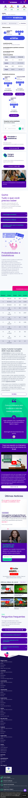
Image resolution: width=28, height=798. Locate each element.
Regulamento (4, 749)
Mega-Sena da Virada (5, 668)
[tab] (4, 23)
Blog (1, 756)
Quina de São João (5, 716)
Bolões (2, 663)
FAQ (1, 763)
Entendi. (24, 795)
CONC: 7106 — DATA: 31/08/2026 (8, 14)
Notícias (2, 666)
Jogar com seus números (6, 662)
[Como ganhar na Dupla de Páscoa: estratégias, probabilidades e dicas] (14, 505)
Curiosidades (5, 512)
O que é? (3, 745)
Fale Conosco (4, 759)
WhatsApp (3, 761)
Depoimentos (4, 750)
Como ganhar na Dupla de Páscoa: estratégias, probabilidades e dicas (14, 516)
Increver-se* (14, 574)
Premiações (3, 752)
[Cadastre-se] (3, 2)
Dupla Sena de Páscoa (6, 706)
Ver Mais (14, 394)
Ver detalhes (8, 94)
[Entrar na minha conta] (21, 2)
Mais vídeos (23, 582)
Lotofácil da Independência (7, 678)
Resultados (3, 665)
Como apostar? (4, 747)
